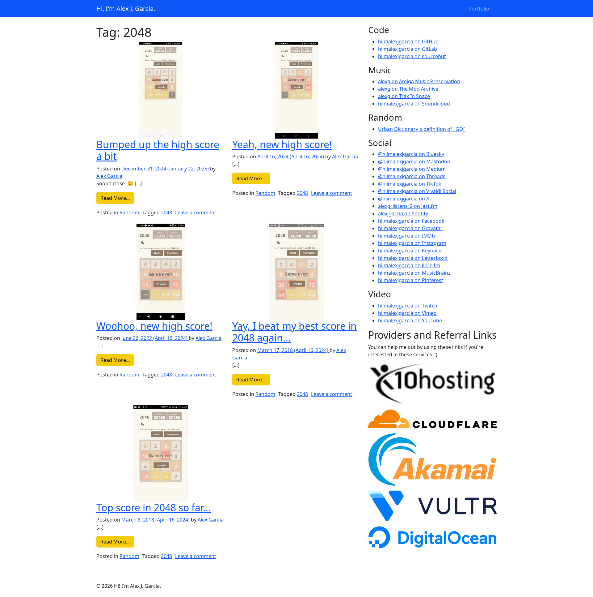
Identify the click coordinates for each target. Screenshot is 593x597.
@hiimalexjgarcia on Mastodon (414, 161)
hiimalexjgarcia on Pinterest (410, 280)
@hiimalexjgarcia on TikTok (409, 183)
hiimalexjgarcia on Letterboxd (413, 258)
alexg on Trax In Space (404, 96)
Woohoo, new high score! (154, 326)
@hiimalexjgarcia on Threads (411, 176)
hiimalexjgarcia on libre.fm (409, 265)
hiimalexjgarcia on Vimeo (407, 313)
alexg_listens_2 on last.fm (407, 206)
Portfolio (479, 8)
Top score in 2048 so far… (153, 507)
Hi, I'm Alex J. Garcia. (125, 8)
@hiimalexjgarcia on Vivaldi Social (417, 191)
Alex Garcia (109, 176)
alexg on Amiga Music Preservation (419, 81)
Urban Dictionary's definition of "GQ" (421, 129)
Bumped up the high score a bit (157, 150)
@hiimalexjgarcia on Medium (412, 168)
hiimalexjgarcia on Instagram (412, 243)
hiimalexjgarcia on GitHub (408, 41)
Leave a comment (195, 212)
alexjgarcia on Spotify (403, 213)
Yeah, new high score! (282, 144)
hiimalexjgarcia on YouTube (410, 320)
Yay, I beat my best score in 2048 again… (294, 331)
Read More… (117, 197)
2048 (166, 212)
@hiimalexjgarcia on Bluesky (411, 154)
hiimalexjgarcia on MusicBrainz (414, 272)
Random (129, 212)
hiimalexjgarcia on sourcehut (412, 56)
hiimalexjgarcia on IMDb (406, 235)
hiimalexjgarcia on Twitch (407, 305)
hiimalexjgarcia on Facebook (411, 220)
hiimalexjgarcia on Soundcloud (414, 103)
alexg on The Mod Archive (408, 88)
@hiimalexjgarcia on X (403, 198)
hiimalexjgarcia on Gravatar (410, 228)
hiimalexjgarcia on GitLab (407, 48)
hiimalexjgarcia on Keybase (409, 250)
